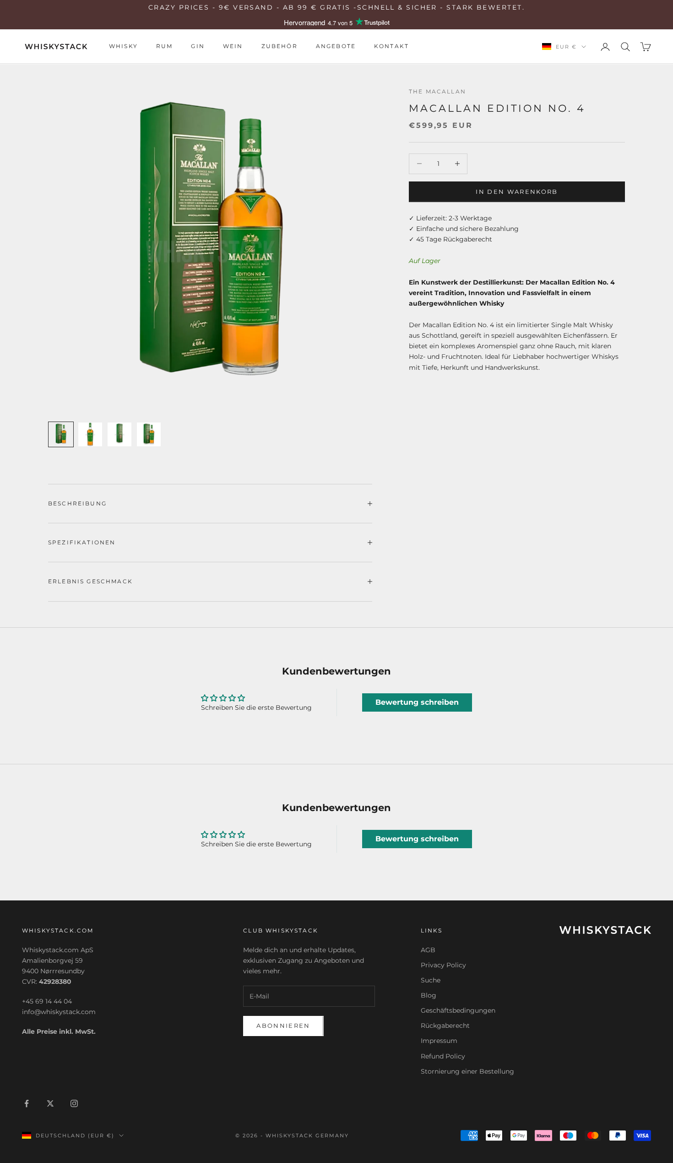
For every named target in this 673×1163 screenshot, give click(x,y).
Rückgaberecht (445, 1025)
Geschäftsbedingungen (458, 1010)
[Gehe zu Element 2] (90, 434)
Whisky (123, 46)
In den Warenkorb (517, 191)
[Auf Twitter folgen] (50, 1103)
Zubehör (279, 46)
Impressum (439, 1041)
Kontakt (391, 46)
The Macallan (437, 91)
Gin (197, 46)
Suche (430, 980)
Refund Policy (443, 1056)
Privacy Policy (443, 965)
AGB (428, 950)
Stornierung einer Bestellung (467, 1071)
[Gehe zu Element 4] (149, 434)
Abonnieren (283, 1025)
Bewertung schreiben (417, 702)
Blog (428, 995)
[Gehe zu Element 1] (61, 434)
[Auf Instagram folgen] (74, 1103)
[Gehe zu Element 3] (119, 434)
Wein (233, 46)
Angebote (336, 46)
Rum (164, 46)
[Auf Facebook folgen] (26, 1103)
